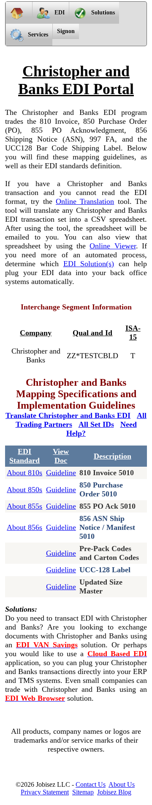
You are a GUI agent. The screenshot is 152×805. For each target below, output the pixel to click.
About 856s (24, 527)
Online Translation (85, 201)
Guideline (61, 472)
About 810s (24, 472)
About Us (122, 784)
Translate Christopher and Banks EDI (67, 415)
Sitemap (83, 792)
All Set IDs (96, 424)
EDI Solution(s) (88, 263)
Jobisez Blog (114, 792)
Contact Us (91, 784)
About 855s (24, 506)
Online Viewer (113, 246)
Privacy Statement (45, 792)
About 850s (24, 489)
